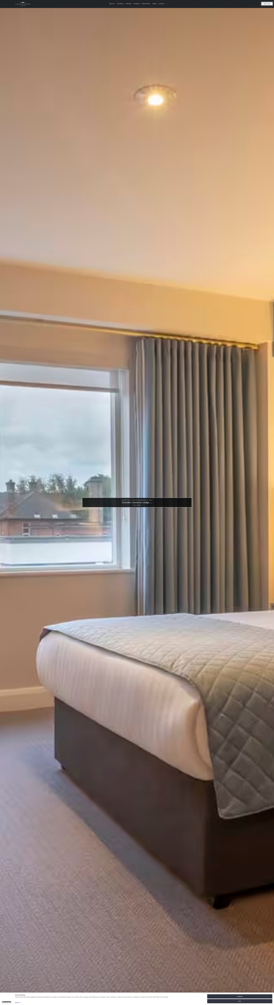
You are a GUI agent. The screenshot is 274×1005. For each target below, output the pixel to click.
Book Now (267, 4)
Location (161, 3)
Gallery (154, 3)
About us (112, 3)
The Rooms (120, 3)
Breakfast (137, 3)
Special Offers (146, 3)
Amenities (129, 3)
